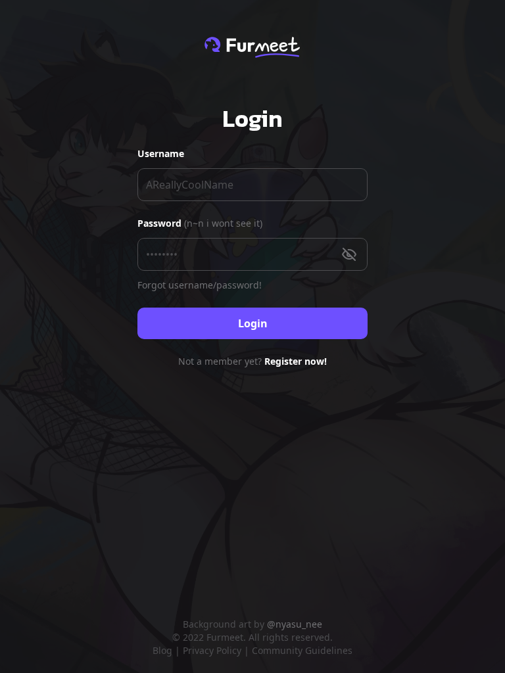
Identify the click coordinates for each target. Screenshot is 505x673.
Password (199, 223)
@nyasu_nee (294, 624)
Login (253, 323)
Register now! (295, 361)
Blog (162, 650)
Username (160, 153)
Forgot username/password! (199, 285)
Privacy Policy (212, 650)
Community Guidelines (302, 650)
